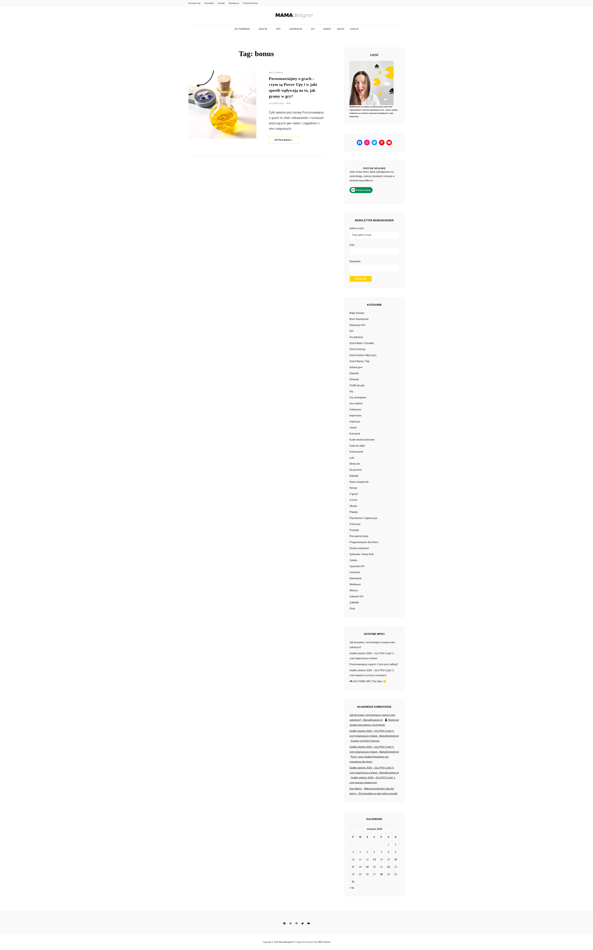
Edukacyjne (355, 367)
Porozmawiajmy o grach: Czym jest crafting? (373, 664)
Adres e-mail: (356, 228)
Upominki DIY (357, 566)
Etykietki (354, 373)
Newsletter (209, 3)
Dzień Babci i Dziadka (361, 343)
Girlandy (354, 379)
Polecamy (354, 524)
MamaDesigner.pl (287, 942)
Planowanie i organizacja (363, 518)
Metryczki (354, 463)
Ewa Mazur (355, 788)
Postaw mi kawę (250, 3)
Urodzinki (354, 572)
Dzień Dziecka (357, 349)
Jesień (353, 427)
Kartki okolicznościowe (362, 439)
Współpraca (234, 3)
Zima (352, 608)
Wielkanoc (355, 584)
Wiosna (353, 590)
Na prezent (355, 470)
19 (367, 867)
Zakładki (354, 602)
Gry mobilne (356, 403)
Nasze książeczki (359, 482)
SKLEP (340, 29)
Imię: (352, 245)
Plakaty (353, 512)
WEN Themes (324, 942)
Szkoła (353, 560)
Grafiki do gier (357, 385)
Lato (351, 457)
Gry (278, 29)
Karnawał (354, 433)
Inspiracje (295, 29)
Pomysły (354, 530)
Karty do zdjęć (357, 445)
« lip (351, 887)
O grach (278, 73)
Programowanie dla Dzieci (364, 542)
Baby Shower (356, 313)
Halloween (355, 409)
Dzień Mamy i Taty (359, 361)
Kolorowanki (356, 451)
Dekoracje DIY (357, 325)
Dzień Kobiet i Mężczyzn (362, 355)
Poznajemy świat (358, 536)
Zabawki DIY (356, 596)
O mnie (353, 500)
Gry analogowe (357, 397)
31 (353, 881)
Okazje (263, 29)
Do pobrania (242, 29)
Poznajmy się (194, 3)
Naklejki (353, 476)
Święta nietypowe (359, 548)
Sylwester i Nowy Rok (361, 554)
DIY (313, 29)
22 (388, 867)
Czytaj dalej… (286, 141)
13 (374, 859)
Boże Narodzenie (359, 319)
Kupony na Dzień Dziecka (365, 741)
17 (353, 867)
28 (381, 874)
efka (288, 103)
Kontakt (221, 3)
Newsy (327, 29)
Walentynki (355, 578)
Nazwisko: (355, 261)
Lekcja (354, 29)
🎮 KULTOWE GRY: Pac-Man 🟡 (367, 681)
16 (395, 859)
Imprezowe (355, 415)
